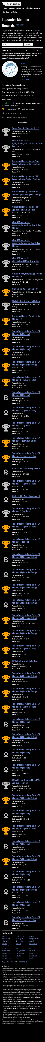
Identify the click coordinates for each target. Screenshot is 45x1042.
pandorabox (33, 955)
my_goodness (34, 939)
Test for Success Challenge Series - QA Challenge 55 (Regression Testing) (26, 617)
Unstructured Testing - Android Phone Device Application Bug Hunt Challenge (26, 162)
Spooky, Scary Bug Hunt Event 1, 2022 (25, 128)
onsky (31, 953)
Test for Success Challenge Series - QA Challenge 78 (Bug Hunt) (26, 424)
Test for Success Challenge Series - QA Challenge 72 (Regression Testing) (26, 525)
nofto (31, 948)
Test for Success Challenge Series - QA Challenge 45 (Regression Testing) (26, 675)
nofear (18, 948)
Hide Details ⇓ (22, 122)
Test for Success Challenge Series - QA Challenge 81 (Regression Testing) (26, 378)
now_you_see (20, 951)
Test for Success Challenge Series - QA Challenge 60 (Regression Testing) (26, 601)
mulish (31, 936)
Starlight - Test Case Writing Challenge (26, 301)
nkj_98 (4, 948)
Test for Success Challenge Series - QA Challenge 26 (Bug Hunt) (26, 842)
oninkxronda (20, 953)
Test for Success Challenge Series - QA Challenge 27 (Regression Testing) (26, 827)
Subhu (23, 63)
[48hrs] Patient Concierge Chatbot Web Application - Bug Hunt (26, 781)
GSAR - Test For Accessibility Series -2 (26, 468)
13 (26, 962)
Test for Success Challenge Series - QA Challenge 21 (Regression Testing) (26, 919)
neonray (4, 943)
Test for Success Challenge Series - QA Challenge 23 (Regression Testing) (26, 888)
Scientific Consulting (33, 8)
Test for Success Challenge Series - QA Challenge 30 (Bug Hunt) (26, 766)
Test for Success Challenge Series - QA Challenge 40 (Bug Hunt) (26, 720)
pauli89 (31, 958)
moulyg (4, 936)
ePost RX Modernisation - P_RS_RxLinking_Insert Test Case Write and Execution (27, 143)
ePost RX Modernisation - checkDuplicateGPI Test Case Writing (25, 260)
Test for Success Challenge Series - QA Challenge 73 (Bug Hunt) (26, 510)
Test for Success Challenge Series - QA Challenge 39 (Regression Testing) (26, 736)
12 (24, 962)
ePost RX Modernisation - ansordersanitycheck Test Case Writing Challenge (26, 243)
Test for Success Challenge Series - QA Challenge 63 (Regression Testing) (26, 586)
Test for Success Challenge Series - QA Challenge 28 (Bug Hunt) (26, 812)
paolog (18, 958)
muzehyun (19, 939)
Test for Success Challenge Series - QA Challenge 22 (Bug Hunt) (26, 903)
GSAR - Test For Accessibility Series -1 (26, 496)
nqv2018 (32, 951)
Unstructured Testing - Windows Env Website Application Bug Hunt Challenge (26, 193)
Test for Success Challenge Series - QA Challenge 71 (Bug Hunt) (26, 540)
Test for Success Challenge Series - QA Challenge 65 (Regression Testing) (26, 571)
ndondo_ (32, 941)
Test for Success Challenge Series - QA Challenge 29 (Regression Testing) (26, 797)
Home (5, 8)
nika (17, 946)
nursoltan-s (6, 953)
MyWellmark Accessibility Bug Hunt (25, 661)
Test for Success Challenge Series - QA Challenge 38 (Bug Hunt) (26, 751)
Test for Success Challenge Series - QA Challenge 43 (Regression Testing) (26, 690)
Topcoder (36, 31)
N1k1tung (5, 941)
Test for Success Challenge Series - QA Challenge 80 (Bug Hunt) (26, 393)
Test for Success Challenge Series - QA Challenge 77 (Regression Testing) (26, 439)
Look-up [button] (28, 44)
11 (22, 962)
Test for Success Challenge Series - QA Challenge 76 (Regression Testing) (26, 455)
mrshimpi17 (20, 936)
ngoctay (18, 943)
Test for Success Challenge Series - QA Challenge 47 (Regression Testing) (26, 647)
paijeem (18, 955)
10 (20, 962)
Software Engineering (16, 8)
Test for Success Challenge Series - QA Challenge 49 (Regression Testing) (26, 632)
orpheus (4, 955)
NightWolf (5, 946)
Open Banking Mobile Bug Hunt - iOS (25, 288)
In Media (14, 12)
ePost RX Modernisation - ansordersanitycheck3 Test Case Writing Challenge (26, 225)
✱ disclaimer (19, 24)
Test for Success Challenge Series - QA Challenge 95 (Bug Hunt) (26, 333)
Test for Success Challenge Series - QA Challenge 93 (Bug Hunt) (26, 348)
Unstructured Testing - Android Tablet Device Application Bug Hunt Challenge (26, 178)
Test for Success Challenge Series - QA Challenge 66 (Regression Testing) (26, 555)
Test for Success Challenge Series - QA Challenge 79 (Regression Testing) (26, 409)
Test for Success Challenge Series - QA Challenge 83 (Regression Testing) (26, 363)
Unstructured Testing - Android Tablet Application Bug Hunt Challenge (25, 208)
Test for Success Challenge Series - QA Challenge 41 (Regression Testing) (26, 705)
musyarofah (6, 939)
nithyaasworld (34, 946)
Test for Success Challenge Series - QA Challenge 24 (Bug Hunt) (26, 873)
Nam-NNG (19, 941)
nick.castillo (33, 943)
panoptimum (6, 958)
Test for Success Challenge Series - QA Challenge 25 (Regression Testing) (26, 858)
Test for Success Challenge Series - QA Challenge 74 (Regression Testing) (26, 482)
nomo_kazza (6, 951)
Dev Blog (6, 12)
